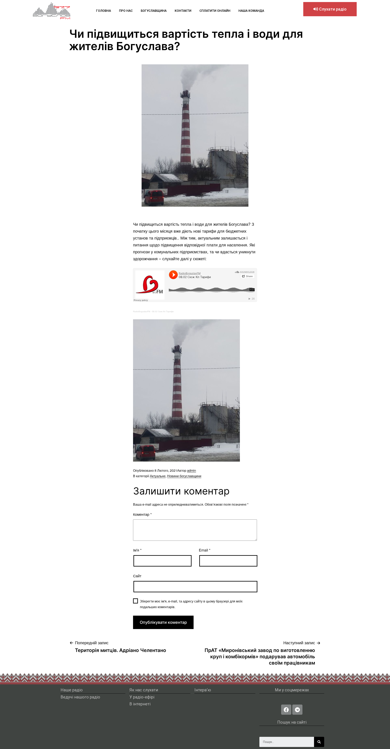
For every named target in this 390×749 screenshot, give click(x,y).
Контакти (183, 11)
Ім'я (137, 550)
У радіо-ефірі (141, 697)
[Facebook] (286, 710)
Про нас (126, 11)
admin (191, 470)
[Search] (319, 742)
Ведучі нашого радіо (80, 697)
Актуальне (158, 476)
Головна (103, 11)
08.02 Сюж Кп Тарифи (163, 311)
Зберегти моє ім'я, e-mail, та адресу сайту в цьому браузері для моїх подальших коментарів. (191, 604)
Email (204, 550)
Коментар (142, 514)
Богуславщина (154, 11)
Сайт (137, 575)
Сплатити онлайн (214, 11)
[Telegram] (297, 710)
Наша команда (251, 11)
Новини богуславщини (184, 476)
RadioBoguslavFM (141, 311)
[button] (330, 9)
